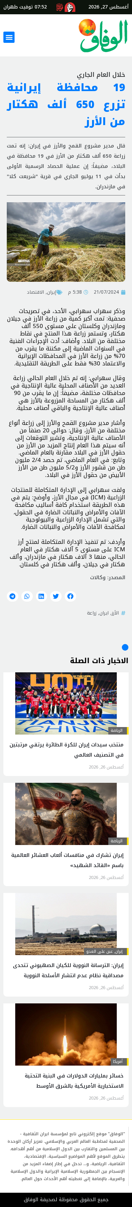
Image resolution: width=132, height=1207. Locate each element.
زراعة (91, 612)
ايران (104, 612)
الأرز (115, 612)
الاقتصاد (35, 292)
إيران (51, 292)
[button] (9, 37)
